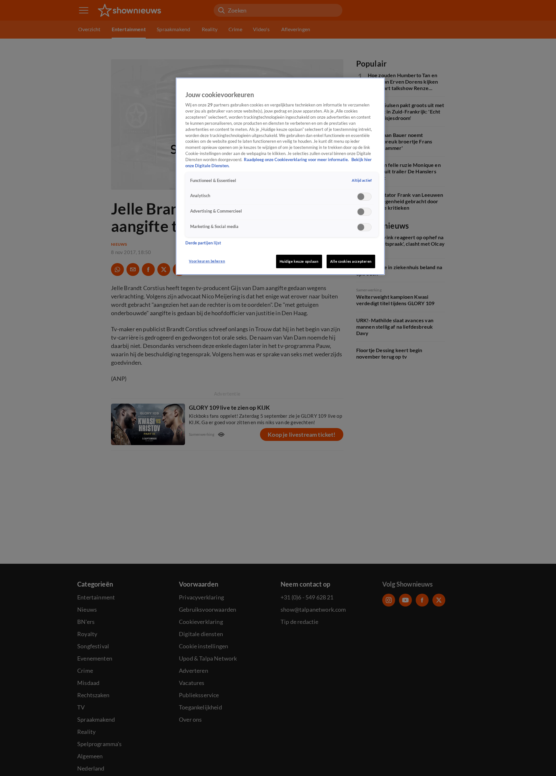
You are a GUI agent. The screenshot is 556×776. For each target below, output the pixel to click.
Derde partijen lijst (203, 243)
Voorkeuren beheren (207, 261)
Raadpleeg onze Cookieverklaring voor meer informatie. (297, 160)
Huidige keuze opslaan (299, 261)
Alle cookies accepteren (351, 261)
